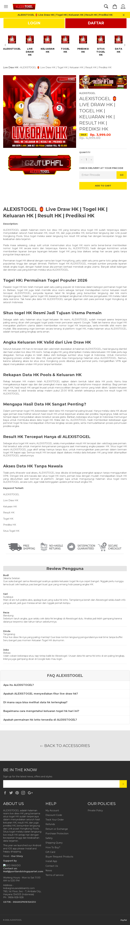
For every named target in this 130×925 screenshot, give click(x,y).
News (49, 870)
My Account (52, 810)
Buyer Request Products (59, 856)
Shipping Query (54, 842)
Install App (51, 861)
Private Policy (95, 810)
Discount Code (54, 815)
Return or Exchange (57, 829)
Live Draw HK (10, 67)
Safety (49, 838)
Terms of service (55, 875)
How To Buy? (53, 847)
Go (122, 175)
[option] (12, 41)
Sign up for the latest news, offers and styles (27, 776)
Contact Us (52, 866)
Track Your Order (55, 819)
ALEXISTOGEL (87, 93)
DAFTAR (96, 23)
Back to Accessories (66, 745)
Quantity (84, 152)
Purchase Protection (57, 833)
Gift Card (50, 852)
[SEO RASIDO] (12, 865)
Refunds (50, 824)
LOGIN (34, 23)
